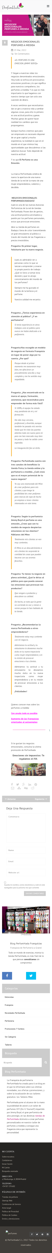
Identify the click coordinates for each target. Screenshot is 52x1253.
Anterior (11, 799)
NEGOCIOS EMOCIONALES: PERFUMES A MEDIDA (25, 43)
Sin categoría (10, 1037)
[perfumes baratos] (13, 4)
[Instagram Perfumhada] (47, 1234)
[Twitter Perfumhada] (37, 1234)
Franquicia (9, 1005)
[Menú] (48, 6)
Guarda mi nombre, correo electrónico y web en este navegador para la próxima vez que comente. (24, 886)
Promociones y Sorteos (14, 1029)
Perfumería (9, 1021)
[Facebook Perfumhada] (31, 1234)
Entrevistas (9, 997)
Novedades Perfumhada (15, 1013)
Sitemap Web (7, 1200)
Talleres (8, 1044)
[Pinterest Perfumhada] (42, 1234)
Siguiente (40, 799)
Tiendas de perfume (10, 1197)
